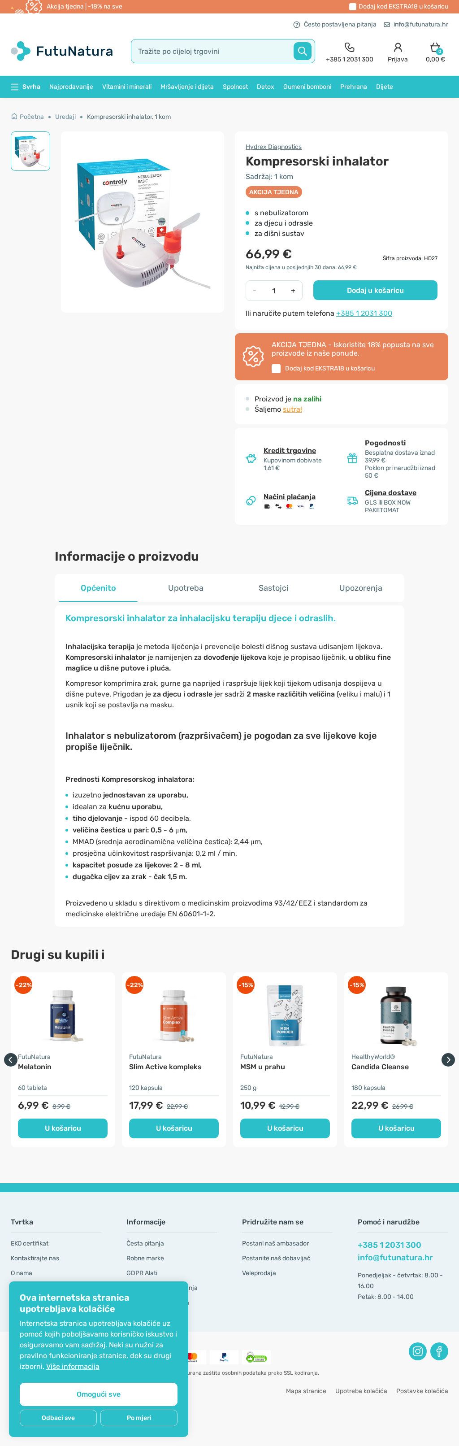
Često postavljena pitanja (340, 24)
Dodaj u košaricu (375, 290)
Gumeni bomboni (307, 87)
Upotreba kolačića (361, 1391)
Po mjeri (139, 1418)
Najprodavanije (71, 87)
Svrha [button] (31, 87)
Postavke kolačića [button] (422, 1391)
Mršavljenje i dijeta (187, 87)
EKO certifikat (29, 1243)
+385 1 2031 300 (364, 313)
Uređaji (65, 117)
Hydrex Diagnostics (274, 147)
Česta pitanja (145, 1243)
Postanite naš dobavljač (276, 1258)
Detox (265, 87)
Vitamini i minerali (127, 87)
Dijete (384, 87)
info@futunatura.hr (421, 24)
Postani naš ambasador (275, 1243)
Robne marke (145, 1258)
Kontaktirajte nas (35, 1258)
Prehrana (353, 87)
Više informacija (73, 1366)
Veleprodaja (259, 1273)
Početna (32, 117)
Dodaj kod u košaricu (403, 6)
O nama (21, 1273)
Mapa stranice (306, 1391)
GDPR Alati (141, 1273)
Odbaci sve (58, 1418)
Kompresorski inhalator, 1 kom (129, 117)
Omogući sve (99, 1394)
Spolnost (235, 87)
